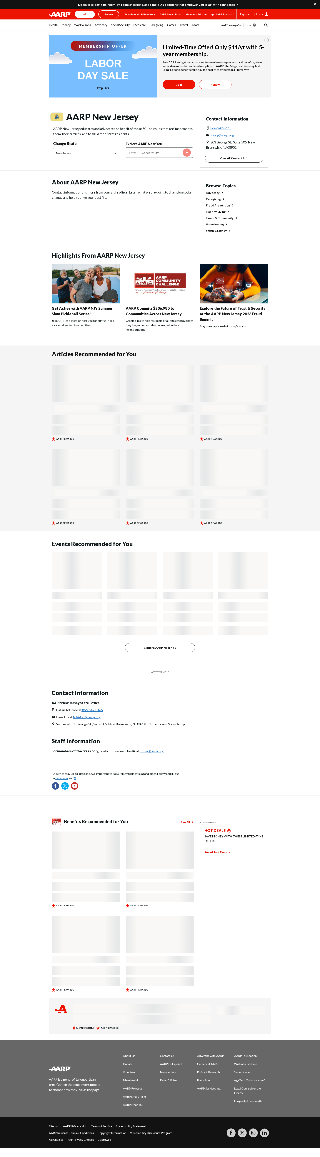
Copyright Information (112, 1133)
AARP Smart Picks (170, 14)
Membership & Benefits (139, 14)
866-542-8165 (220, 128)
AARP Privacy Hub (75, 1126)
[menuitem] (53, 26)
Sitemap (54, 1126)
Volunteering (215, 224)
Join (179, 84)
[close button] (266, 40)
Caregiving (213, 199)
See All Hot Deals (216, 852)
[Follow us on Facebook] (55, 786)
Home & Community (220, 218)
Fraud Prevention (218, 205)
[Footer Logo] (75, 1069)
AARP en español (231, 25)
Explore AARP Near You (144, 144)
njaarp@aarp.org (222, 135)
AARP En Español (171, 1064)
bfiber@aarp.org (152, 751)
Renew (215, 84)
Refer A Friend (169, 1080)
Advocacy (213, 192)
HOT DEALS (215, 830)
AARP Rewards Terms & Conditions (71, 1133)
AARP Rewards (224, 14)
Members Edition (196, 14)
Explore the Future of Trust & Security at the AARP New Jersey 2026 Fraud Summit (232, 314)
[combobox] (159, 152)
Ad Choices (56, 1139)
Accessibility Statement (131, 1126)
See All (185, 822)
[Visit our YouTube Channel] (74, 786)
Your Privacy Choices (80, 1139)
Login (259, 14)
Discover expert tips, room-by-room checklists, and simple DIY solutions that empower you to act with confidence (156, 4)
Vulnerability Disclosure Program (151, 1133)
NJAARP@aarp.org (87, 717)
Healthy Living (216, 211)
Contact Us (167, 1055)
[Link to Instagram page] (253, 1132)
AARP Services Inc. (209, 1088)
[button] (265, 25)
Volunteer (129, 1072)
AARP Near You (133, 1104)
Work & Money (216, 230)
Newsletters (168, 1072)
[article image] (86, 302)
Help (248, 25)
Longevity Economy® (248, 1101)
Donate (127, 1064)
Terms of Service (101, 1126)
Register (245, 14)
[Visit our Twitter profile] (65, 786)
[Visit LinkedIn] (264, 1132)
